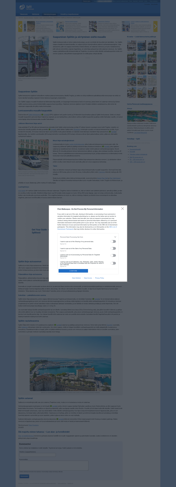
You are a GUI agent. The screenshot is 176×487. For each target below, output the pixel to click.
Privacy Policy (99, 278)
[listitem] (88, 237)
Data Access (88, 278)
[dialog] (88, 243)
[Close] (123, 209)
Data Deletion (76, 278)
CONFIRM (73, 271)
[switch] (113, 241)
